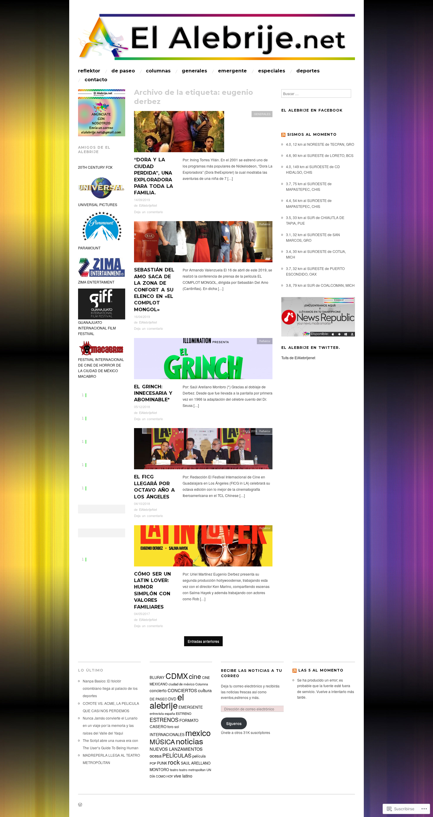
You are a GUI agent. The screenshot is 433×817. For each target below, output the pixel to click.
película (199, 756)
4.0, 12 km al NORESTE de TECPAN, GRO (320, 144)
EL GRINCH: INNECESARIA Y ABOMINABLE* (153, 393)
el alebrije (167, 700)
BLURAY (157, 677)
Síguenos (234, 723)
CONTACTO (96, 79)
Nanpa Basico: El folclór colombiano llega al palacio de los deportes (110, 688)
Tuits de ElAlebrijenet (298, 357)
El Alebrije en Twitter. (310, 347)
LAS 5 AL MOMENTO (320, 670)
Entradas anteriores (203, 641)
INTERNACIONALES (167, 734)
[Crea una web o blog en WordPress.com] (80, 805)
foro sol (173, 726)
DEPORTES (308, 71)
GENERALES (194, 71)
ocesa (155, 755)
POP (153, 763)
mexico (198, 732)
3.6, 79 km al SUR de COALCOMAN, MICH (320, 285)
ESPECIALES (271, 71)
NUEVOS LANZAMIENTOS (176, 749)
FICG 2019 (250, 431)
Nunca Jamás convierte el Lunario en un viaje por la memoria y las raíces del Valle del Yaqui (110, 725)
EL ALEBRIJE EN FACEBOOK (312, 110)
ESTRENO (183, 713)
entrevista (157, 713)
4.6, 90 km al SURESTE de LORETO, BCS (319, 155)
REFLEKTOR (89, 71)
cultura (205, 690)
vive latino (183, 776)
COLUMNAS (158, 71)
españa (170, 713)
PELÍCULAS (176, 755)
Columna (201, 684)
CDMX (177, 675)
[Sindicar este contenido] (283, 134)
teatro (174, 769)
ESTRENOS (164, 719)
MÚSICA (162, 741)
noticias (189, 741)
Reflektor (264, 224)
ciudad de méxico (181, 684)
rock (174, 762)
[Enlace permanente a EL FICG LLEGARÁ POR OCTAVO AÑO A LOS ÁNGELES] (203, 450)
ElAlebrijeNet (148, 205)
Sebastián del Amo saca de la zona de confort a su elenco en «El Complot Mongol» (154, 289)
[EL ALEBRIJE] (216, 39)
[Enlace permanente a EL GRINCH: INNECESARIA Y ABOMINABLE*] (203, 359)
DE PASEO (123, 71)
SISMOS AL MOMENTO (312, 134)
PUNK (162, 763)
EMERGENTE (232, 71)
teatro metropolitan (192, 770)
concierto (158, 690)
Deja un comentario (148, 211)
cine (195, 676)
